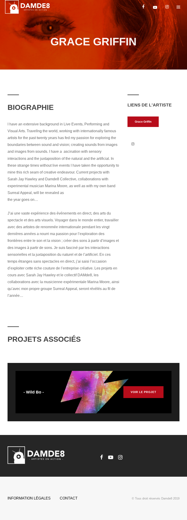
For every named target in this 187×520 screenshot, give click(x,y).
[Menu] (178, 7)
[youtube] (155, 7)
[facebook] (143, 6)
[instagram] (167, 6)
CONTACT (69, 498)
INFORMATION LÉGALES (29, 498)
